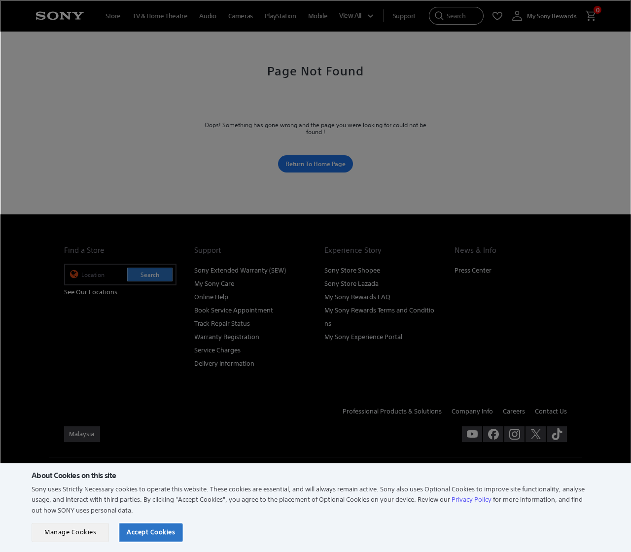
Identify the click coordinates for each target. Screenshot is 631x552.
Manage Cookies (70, 532)
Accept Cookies (151, 532)
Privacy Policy (471, 499)
